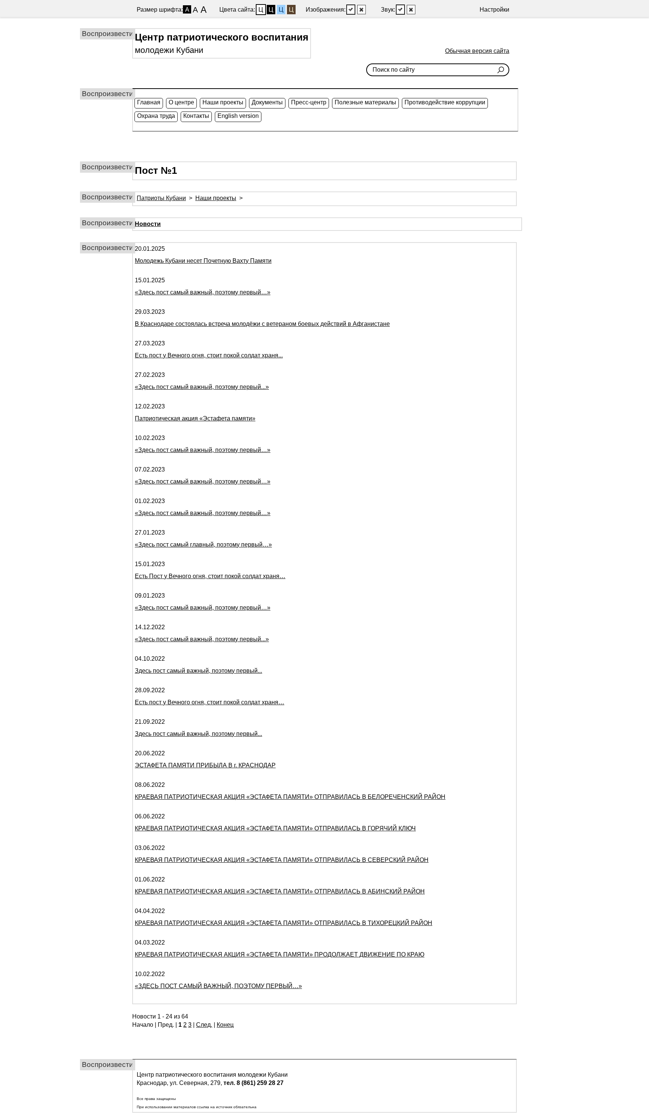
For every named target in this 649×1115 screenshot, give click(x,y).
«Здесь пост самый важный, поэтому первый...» (202, 387)
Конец (225, 1025)
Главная (148, 102)
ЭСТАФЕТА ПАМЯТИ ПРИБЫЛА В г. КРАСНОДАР (205, 765)
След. (204, 1025)
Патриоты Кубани (161, 198)
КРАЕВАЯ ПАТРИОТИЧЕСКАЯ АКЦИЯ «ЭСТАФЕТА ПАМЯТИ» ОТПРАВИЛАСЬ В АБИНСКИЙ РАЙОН (280, 891)
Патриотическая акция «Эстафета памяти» (195, 418)
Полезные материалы (365, 102)
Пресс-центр (308, 102)
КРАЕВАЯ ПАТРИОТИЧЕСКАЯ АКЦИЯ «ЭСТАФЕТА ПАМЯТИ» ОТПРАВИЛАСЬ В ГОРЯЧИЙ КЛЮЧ (275, 828)
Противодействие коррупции (444, 102)
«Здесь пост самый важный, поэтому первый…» (202, 292)
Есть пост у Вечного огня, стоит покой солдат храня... (209, 355)
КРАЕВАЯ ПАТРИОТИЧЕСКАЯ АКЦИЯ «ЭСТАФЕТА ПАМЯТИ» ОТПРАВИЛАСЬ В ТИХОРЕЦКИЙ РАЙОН (283, 923)
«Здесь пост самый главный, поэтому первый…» (203, 544)
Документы (267, 102)
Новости (148, 224)
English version (238, 116)
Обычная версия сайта (477, 51)
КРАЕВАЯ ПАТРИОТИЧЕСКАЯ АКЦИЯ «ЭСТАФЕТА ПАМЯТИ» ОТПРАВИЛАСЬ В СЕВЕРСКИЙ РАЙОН (282, 860)
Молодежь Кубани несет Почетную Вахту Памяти (203, 261)
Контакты (196, 116)
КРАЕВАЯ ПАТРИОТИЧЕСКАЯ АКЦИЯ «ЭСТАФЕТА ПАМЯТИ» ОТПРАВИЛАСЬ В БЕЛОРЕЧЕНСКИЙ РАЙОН (290, 797)
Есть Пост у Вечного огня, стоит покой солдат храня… (210, 576)
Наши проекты (222, 102)
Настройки (494, 9)
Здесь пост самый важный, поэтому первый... (198, 670)
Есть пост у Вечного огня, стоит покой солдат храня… (209, 702)
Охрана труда (156, 116)
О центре (181, 102)
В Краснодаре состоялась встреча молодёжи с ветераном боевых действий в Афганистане (262, 324)
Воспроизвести (107, 34)
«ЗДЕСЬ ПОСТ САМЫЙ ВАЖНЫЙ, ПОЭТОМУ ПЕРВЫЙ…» (218, 986)
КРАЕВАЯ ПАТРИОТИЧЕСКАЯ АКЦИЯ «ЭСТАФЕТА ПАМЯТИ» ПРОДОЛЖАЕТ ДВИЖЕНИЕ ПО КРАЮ (279, 954)
